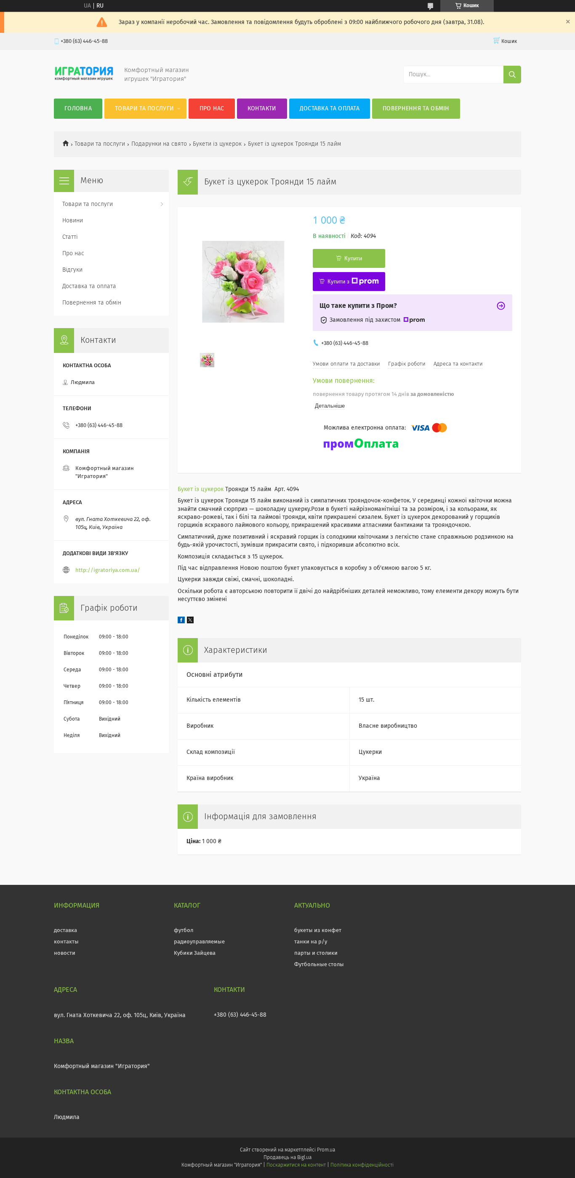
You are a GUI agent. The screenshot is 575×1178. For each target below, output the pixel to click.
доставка (65, 930)
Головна (78, 109)
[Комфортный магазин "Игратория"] (84, 82)
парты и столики (316, 953)
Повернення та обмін (416, 109)
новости (64, 953)
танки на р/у (310, 942)
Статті (70, 237)
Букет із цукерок (201, 489)
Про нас (212, 109)
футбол (183, 930)
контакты (66, 942)
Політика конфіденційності (362, 1165)
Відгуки (72, 270)
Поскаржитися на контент (296, 1165)
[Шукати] (512, 74)
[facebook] (181, 622)
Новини (72, 221)
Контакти (262, 109)
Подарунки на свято (159, 144)
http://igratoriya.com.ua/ (107, 570)
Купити (353, 258)
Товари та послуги (144, 109)
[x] (190, 622)
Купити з (338, 281)
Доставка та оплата (329, 109)
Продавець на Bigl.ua (287, 1157)
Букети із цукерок (217, 144)
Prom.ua (326, 1150)
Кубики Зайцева (195, 953)
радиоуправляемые (199, 942)
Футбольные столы (319, 964)
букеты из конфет (317, 930)
